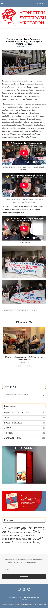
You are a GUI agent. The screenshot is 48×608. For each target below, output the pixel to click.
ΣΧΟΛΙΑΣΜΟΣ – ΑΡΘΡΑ (25, 438)
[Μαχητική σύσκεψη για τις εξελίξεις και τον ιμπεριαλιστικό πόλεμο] (24, 340)
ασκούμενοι (5, 535)
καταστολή (35, 538)
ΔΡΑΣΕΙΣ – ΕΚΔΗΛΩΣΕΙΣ (25, 423)
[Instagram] (40, 3)
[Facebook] (37, 3)
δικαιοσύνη (9, 538)
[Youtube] (42, 3)
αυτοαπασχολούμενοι (21, 535)
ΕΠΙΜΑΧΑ (25, 428)
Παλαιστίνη (28, 532)
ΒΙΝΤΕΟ (25, 418)
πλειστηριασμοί (23, 311)
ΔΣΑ (5, 528)
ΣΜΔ (33, 311)
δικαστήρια (21, 539)
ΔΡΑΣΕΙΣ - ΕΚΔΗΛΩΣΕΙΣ (24, 36)
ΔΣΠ (11, 528)
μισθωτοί (26, 542)
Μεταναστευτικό (17, 532)
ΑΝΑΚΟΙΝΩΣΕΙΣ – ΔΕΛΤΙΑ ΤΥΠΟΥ (25, 413)
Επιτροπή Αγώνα (9, 311)
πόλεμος (35, 542)
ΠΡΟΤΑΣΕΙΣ (25, 433)
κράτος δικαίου (11, 542)
